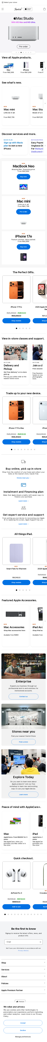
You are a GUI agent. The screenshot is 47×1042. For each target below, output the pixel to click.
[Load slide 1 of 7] (16, 52)
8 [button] (35, 450)
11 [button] (38, 915)
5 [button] (30, 329)
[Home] (18, 9)
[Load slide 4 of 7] (23, 52)
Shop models (16, 321)
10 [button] (35, 915)
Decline (23, 1030)
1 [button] (17, 329)
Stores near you (23, 478)
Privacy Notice (23, 950)
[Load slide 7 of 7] (31, 52)
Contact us (23, 696)
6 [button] (28, 450)
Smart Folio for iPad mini (16, 569)
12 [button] (41, 915)
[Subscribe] (40, 942)
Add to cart (16, 907)
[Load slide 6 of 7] (28, 52)
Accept (23, 1023)
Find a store (23, 742)
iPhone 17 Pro (16, 307)
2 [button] (20, 329)
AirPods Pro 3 (16, 893)
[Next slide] (45, 68)
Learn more (23, 501)
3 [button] (23, 329)
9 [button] (32, 915)
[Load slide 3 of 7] (21, 52)
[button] (2, 9)
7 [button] (32, 450)
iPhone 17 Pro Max (16, 428)
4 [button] (27, 329)
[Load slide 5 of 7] (26, 52)
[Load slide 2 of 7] (18, 52)
